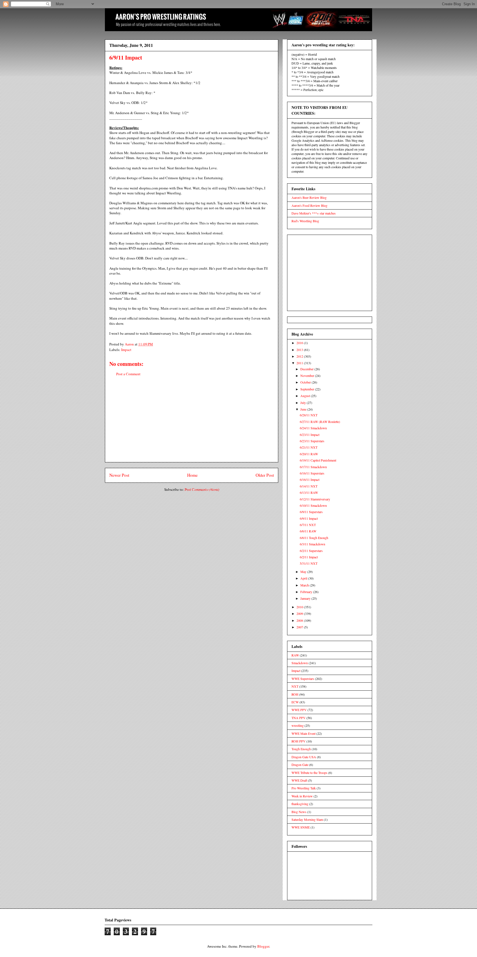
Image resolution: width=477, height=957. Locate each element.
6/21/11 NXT (308, 447)
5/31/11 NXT (308, 563)
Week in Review (302, 796)
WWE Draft (299, 780)
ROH (295, 694)
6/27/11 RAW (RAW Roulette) (320, 421)
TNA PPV (299, 717)
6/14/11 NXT (308, 486)
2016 (300, 343)
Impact (126, 349)
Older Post (265, 475)
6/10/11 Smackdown (313, 505)
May (303, 571)
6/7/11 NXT (308, 524)
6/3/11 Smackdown (312, 544)
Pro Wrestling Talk (304, 788)
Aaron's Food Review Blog (309, 205)
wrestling (298, 725)
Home (192, 475)
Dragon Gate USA (304, 757)
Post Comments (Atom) (202, 489)
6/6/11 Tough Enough (314, 537)
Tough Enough (301, 749)
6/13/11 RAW (309, 492)
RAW (295, 655)
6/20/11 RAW (309, 454)
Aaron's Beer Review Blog (309, 197)
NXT (295, 686)
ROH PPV (299, 741)
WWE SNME (301, 827)
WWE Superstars (303, 678)
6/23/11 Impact (309, 434)
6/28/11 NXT (308, 415)
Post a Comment (128, 373)
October (306, 382)
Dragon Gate (300, 764)
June (303, 409)
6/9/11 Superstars (311, 512)
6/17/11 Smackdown (313, 467)
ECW (295, 702)
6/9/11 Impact (309, 518)
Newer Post (119, 475)
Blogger (263, 946)
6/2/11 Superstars (311, 550)
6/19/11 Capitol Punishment (318, 460)
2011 (300, 363)
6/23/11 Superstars (312, 441)
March (305, 585)
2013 (300, 349)
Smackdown (300, 663)
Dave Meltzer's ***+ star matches (314, 213)
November (307, 375)
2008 (300, 620)
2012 (300, 356)
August (305, 395)
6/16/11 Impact (309, 479)
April (304, 578)
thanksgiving (300, 803)
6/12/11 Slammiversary (315, 499)
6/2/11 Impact (309, 557)
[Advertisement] (191, 423)
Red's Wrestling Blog (305, 221)
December (307, 369)
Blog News (299, 811)
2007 (300, 627)
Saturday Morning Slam (307, 819)
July (303, 402)
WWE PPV (299, 709)
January (305, 598)
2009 (300, 613)
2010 (300, 607)
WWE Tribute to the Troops (309, 772)
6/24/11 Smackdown (313, 428)
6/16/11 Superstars (312, 473)
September (307, 389)
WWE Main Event (304, 733)
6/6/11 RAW (308, 531)
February (306, 591)
